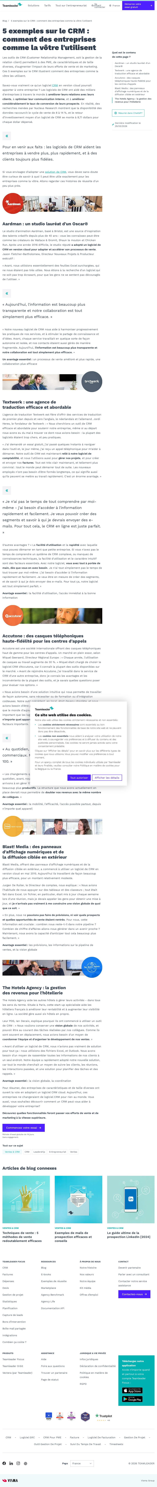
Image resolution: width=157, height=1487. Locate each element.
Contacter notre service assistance (132, 1283)
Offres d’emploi (89, 1294)
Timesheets (116, 1444)
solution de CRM (55, 171)
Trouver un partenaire (54, 1372)
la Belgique (40, 768)
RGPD (83, 1383)
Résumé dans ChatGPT (130, 113)
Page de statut (50, 1379)
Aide (43, 1359)
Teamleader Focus (13, 1359)
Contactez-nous (132, 1294)
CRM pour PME (52, 1437)
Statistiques (9, 1301)
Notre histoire (88, 1267)
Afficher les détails (107, 777)
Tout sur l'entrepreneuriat (71, 5)
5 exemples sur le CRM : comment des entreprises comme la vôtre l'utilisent (51, 21)
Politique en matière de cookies (94, 1375)
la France (56, 768)
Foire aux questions (53, 1366)
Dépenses (8, 1281)
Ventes (73, 1152)
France (116, 5)
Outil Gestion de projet (48, 1444)
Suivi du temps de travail (85, 1444)
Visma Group (148, 1480)
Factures (7, 1274)
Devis (5, 1287)
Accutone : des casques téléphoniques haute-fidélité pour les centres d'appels (133, 81)
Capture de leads (12, 1315)
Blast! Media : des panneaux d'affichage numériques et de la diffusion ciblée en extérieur (132, 91)
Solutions (33, 5)
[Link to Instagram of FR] (18, 1463)
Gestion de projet (12, 1294)
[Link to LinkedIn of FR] (11, 1463)
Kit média (85, 1287)
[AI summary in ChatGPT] (25, 1463)
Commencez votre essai (21, 1127)
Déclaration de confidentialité (98, 1366)
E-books (46, 1274)
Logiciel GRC (27, 1437)
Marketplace (48, 1287)
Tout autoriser (79, 777)
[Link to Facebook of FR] (4, 1463)
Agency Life (48, 1301)
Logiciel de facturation (101, 1437)
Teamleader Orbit (12, 1366)
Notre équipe (87, 1281)
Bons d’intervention (14, 1321)
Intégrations (9, 1335)
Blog (4, 21)
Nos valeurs (87, 1274)
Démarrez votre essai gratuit (133, 5)
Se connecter (99, 5)
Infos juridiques (89, 1359)
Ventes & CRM (12, 1152)
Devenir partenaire (129, 1267)
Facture (74, 1437)
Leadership (39, 1152)
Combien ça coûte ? (14, 1342)
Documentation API (52, 1308)
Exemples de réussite (54, 1281)
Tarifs (47, 5)
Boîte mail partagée (14, 1328)
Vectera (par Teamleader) (17, 1372)
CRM (55, 85)
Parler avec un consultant (133, 1274)
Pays (65, 1463)
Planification (9, 1308)
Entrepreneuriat (57, 1152)
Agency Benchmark (52, 1294)
